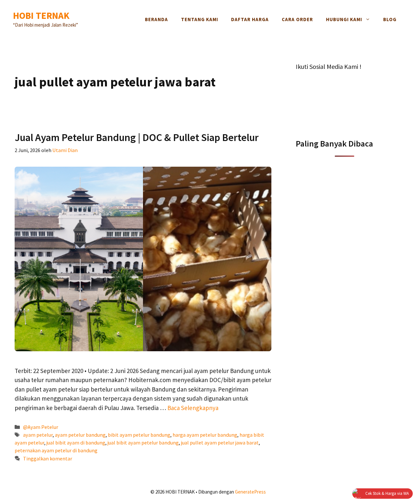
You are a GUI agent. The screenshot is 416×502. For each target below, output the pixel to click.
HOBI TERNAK (41, 15)
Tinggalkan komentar (47, 458)
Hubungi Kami (344, 19)
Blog (389, 19)
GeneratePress (250, 492)
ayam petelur (38, 434)
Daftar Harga (250, 19)
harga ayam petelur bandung (205, 434)
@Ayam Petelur (40, 427)
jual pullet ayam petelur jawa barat (220, 442)
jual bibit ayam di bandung (75, 442)
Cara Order (297, 19)
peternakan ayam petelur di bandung (56, 450)
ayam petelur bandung (80, 434)
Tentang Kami (199, 19)
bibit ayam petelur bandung (139, 434)
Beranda (156, 19)
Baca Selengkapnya (192, 408)
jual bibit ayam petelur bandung (143, 442)
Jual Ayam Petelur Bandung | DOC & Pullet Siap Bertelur (137, 137)
